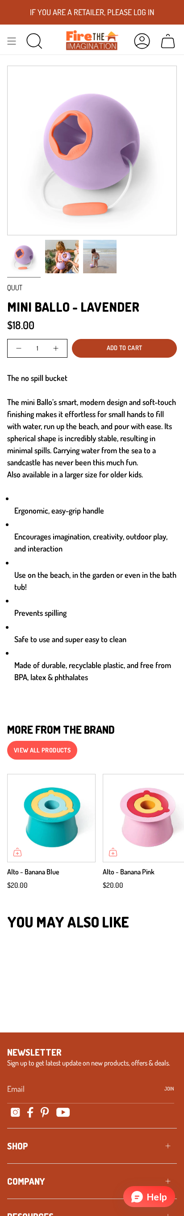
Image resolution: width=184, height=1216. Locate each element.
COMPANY (26, 1181)
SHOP (17, 1146)
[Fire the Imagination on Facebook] (30, 1112)
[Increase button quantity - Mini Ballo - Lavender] (55, 348)
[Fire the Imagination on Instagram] (15, 1112)
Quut (14, 287)
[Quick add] (17, 852)
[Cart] (168, 41)
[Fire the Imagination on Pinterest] (45, 1112)
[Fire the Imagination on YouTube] (63, 1112)
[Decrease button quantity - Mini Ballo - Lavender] (19, 348)
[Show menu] (12, 41)
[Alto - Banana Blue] (51, 818)
